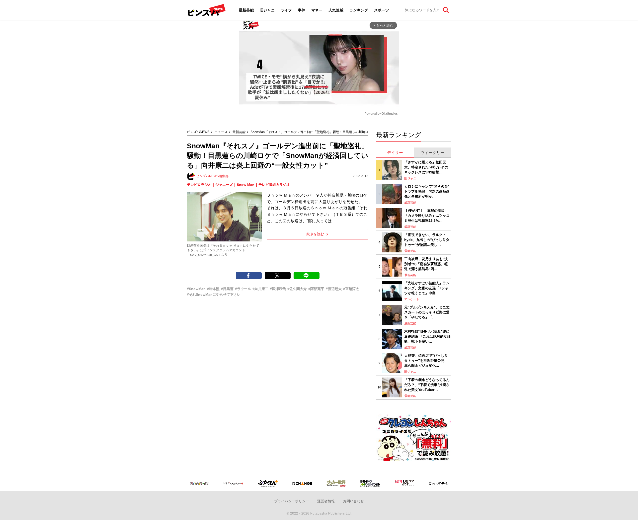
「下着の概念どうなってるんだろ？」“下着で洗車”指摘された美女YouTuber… (427, 384)
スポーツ (381, 10)
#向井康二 (260, 289)
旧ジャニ (267, 10)
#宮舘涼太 (351, 289)
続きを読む (315, 234)
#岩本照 (213, 289)
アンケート (411, 299)
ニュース (221, 132)
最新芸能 (246, 10)
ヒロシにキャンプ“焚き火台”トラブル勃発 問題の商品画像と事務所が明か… (427, 191)
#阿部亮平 (316, 289)
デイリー (395, 152)
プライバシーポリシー (291, 501)
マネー (316, 10)
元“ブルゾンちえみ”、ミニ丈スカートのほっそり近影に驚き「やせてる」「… (427, 312)
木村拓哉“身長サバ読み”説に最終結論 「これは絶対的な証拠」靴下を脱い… (427, 336)
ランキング (358, 10)
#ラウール (243, 289)
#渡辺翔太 (334, 289)
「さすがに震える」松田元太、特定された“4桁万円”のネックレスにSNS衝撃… (426, 167)
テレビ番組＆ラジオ (274, 185)
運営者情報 (326, 501)
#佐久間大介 (297, 289)
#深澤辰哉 (278, 289)
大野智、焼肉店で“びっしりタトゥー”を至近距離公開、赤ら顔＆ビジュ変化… (426, 360)
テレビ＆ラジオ (199, 185)
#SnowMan (196, 289)
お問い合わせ (353, 501)
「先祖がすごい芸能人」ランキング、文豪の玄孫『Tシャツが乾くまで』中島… (427, 288)
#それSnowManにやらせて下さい (213, 295)
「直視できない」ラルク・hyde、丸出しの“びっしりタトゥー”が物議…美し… (426, 239)
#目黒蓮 (227, 289)
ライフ (286, 10)
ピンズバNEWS (198, 132)
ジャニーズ (224, 185)
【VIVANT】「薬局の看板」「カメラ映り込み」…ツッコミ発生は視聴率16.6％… (427, 215)
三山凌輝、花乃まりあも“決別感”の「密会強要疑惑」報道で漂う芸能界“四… (426, 264)
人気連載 (335, 10)
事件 (301, 10)
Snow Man (245, 185)
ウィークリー (432, 152)
